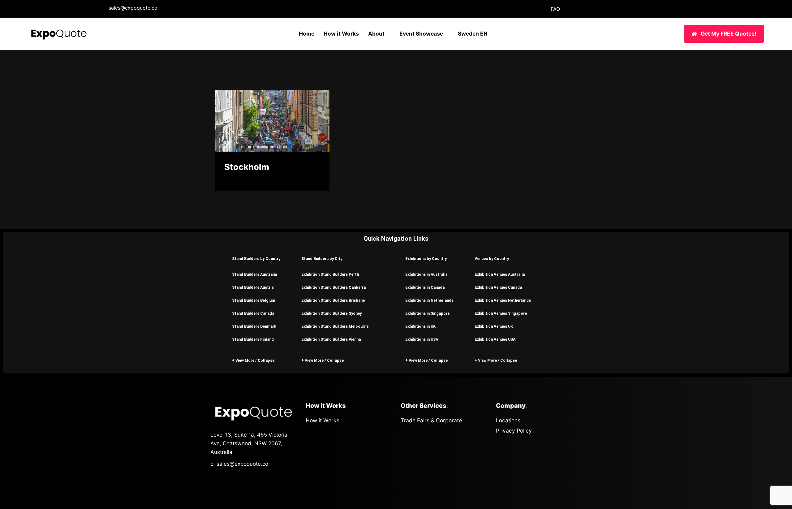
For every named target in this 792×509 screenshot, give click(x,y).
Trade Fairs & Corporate (431, 420)
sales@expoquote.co (133, 8)
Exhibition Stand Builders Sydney (331, 313)
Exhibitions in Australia (426, 274)
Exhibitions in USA (421, 339)
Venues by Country (492, 258)
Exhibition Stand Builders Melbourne (334, 326)
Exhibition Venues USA (495, 339)
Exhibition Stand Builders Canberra (333, 287)
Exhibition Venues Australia (500, 274)
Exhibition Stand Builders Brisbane (333, 300)
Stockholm (246, 167)
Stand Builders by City (321, 258)
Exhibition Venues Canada (498, 287)
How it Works (341, 33)
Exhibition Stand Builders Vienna (331, 339)
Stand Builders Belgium (253, 300)
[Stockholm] (272, 121)
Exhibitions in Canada (425, 287)
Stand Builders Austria (252, 287)
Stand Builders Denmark (254, 326)
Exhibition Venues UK (494, 326)
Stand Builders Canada (253, 313)
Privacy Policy (514, 430)
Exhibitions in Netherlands (429, 300)
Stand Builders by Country (256, 258)
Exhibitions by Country (426, 258)
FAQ (555, 9)
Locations (508, 420)
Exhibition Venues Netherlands (503, 300)
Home (306, 33)
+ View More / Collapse (253, 360)
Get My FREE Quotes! (728, 33)
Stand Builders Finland (253, 339)
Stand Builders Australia (254, 274)
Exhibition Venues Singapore (501, 313)
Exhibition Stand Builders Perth (330, 274)
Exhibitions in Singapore (427, 313)
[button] (257, 258)
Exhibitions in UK (420, 326)
